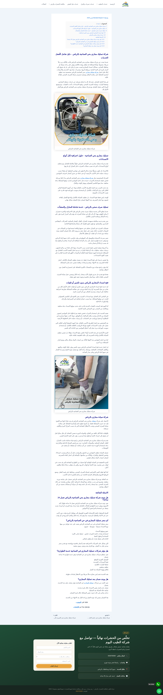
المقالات (44, 4)
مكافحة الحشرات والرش (58, 4)
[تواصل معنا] (158, 684)
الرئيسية (112, 4)
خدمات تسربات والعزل (87, 4)
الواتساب (76, 607)
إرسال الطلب (54, 666)
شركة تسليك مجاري (92, 72)
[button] (97, 4)
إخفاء (98, 23)
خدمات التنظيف (102, 4)
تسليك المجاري (88, 583)
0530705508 (79, 691)
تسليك (94, 421)
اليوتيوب (78, 602)
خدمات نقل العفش (72, 4)
